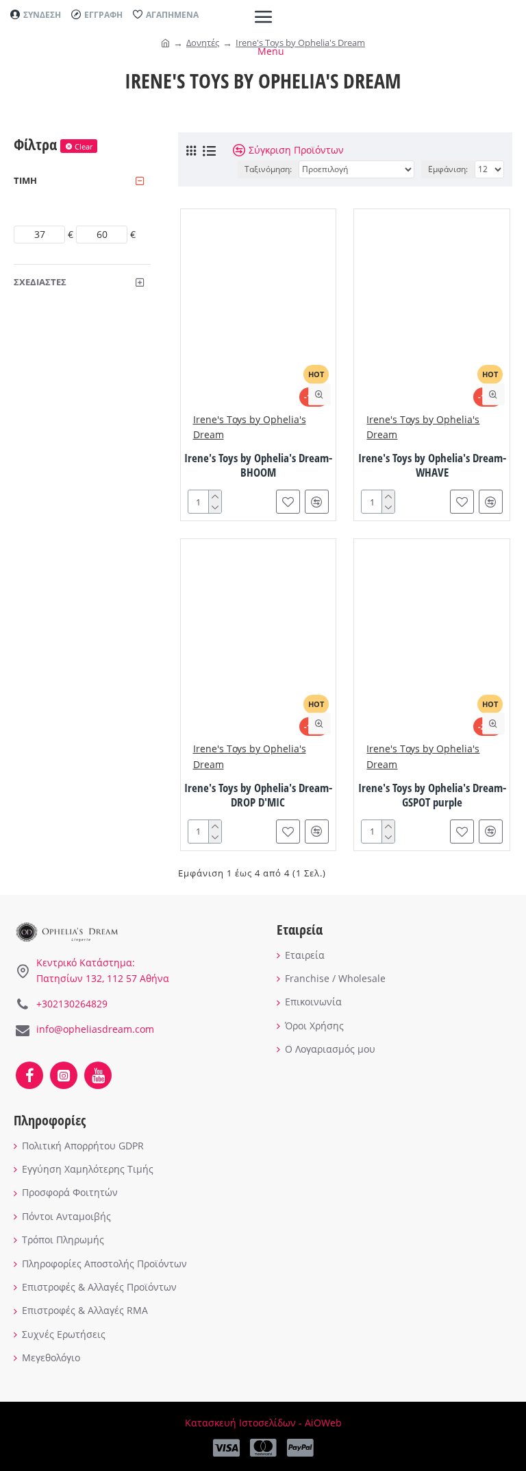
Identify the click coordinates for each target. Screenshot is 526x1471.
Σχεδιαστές (40, 282)
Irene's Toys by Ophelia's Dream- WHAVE (432, 465)
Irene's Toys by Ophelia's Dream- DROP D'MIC (258, 795)
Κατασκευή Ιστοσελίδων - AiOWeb (263, 1422)
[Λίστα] (209, 151)
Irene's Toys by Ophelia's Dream (300, 42)
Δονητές (202, 42)
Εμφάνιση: (448, 169)
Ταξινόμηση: (268, 169)
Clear (83, 146)
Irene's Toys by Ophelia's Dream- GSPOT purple (432, 795)
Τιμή (25, 180)
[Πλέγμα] (191, 150)
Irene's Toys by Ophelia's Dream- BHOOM (258, 465)
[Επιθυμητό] (288, 502)
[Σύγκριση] (317, 502)
